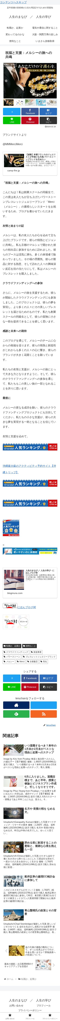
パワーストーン (13, 657)
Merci (22, 661)
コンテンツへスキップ (13, 2)
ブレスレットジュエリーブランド (41, 657)
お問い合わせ (16, 1005)
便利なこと (31, 646)
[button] (48, 120)
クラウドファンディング (17, 652)
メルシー (10, 661)
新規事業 (38, 652)
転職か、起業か (13, 646)
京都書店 (34, 661)
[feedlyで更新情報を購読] (16, 714)
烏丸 (45, 661)
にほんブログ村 (26, 607)
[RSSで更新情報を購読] (43, 714)
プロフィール (44, 1005)
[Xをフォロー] (43, 705)
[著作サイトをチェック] (16, 705)
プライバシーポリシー (30, 1010)
